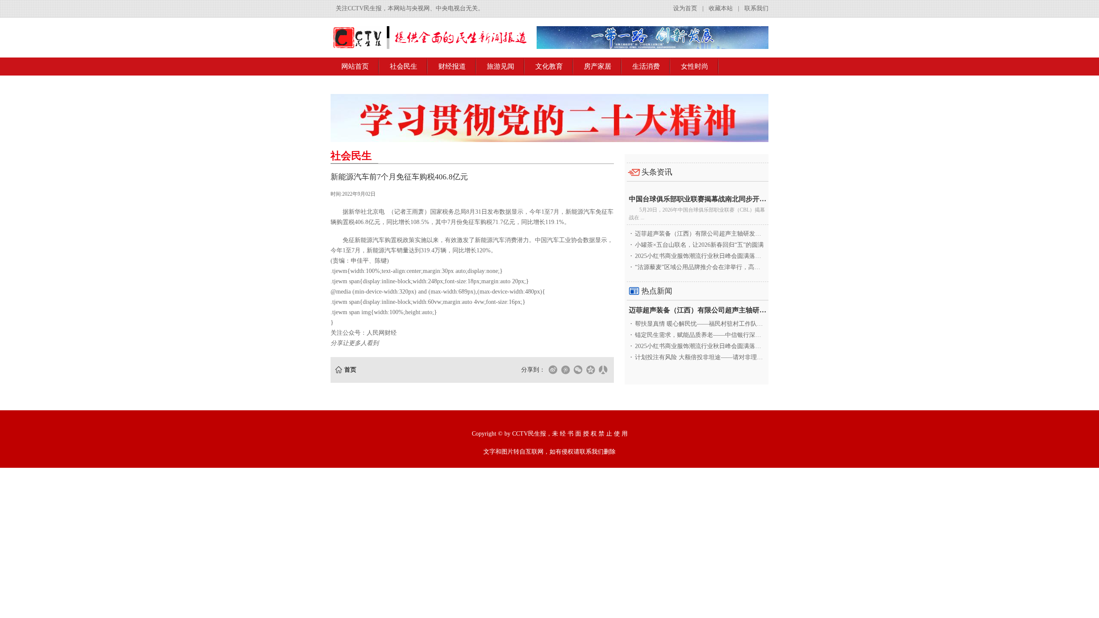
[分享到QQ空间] (590, 370)
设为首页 (685, 8)
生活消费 (646, 66)
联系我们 (756, 8)
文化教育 (549, 66)
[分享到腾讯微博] (565, 370)
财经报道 (452, 66)
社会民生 (403, 66)
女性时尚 (694, 66)
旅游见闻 (500, 66)
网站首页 (355, 66)
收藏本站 (721, 8)
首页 (350, 370)
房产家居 (597, 66)
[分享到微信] (578, 370)
